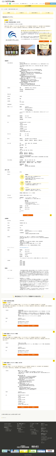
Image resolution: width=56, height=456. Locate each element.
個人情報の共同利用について (44, 439)
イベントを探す (32, 427)
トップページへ (4, 417)
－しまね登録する (7, 428)
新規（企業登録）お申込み (44, 431)
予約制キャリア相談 (19, 424)
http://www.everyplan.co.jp (24, 247)
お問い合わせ (42, 442)
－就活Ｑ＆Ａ (19, 430)
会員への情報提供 (43, 434)
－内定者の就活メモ (20, 429)
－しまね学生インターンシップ (34, 431)
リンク (42, 441)
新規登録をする (54, 11)
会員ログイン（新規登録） (44, 424)
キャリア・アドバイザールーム (21, 427)
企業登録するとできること (44, 430)
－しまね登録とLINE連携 (8, 430)
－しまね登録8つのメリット (8, 429)
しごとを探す (31, 424)
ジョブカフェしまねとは (7, 424)
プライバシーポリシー (44, 440)
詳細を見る (22, 325)
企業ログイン (42, 429)
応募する (44, 41)
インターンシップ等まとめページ (34, 430)
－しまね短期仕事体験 (33, 432)
